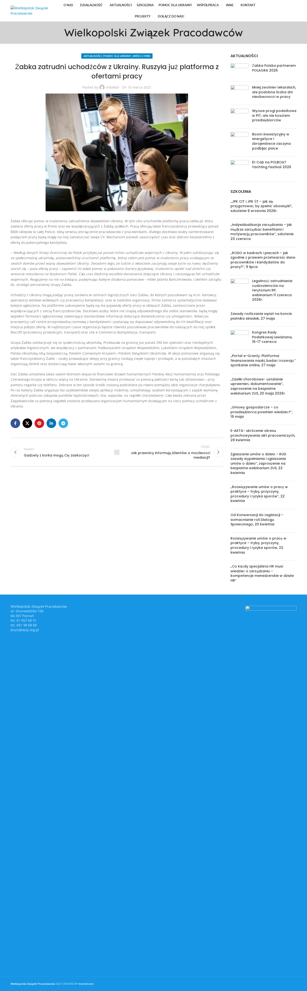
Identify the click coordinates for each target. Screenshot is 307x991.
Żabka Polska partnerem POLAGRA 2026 (274, 68)
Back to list (116, 452)
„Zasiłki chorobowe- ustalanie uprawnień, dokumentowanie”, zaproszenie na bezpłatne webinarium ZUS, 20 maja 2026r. (258, 386)
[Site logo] (33, 10)
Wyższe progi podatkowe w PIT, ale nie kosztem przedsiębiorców (274, 115)
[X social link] (272, 10)
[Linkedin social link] (286, 10)
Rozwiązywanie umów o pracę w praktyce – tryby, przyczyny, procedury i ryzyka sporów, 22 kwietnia (258, 545)
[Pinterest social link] (279, 10)
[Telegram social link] (292, 10)
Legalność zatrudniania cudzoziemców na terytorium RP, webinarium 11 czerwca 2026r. (272, 290)
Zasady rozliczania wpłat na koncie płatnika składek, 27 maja (261, 316)
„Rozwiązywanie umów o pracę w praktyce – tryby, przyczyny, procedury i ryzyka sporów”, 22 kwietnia (259, 493)
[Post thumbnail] (239, 70)
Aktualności (93, 56)
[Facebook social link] (266, 10)
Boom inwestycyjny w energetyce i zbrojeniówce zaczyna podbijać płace (271, 141)
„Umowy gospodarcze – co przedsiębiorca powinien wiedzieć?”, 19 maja (261, 412)
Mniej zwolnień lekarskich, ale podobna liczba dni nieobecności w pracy (274, 92)
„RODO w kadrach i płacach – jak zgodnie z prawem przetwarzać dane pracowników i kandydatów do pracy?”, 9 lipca (262, 260)
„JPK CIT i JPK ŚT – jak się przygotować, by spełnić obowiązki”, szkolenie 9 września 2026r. (261, 206)
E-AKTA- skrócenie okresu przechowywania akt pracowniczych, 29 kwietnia (262, 435)
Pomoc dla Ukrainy (117, 56)
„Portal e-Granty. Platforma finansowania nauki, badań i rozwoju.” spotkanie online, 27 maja (263, 360)
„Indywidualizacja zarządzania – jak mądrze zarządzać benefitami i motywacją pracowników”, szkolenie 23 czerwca (262, 231)
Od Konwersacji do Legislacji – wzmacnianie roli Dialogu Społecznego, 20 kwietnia (256, 519)
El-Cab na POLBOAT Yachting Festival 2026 (271, 164)
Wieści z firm (141, 56)
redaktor (112, 87)
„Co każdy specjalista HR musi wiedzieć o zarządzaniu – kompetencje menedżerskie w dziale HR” (262, 573)
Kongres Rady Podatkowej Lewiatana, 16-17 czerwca (272, 337)
